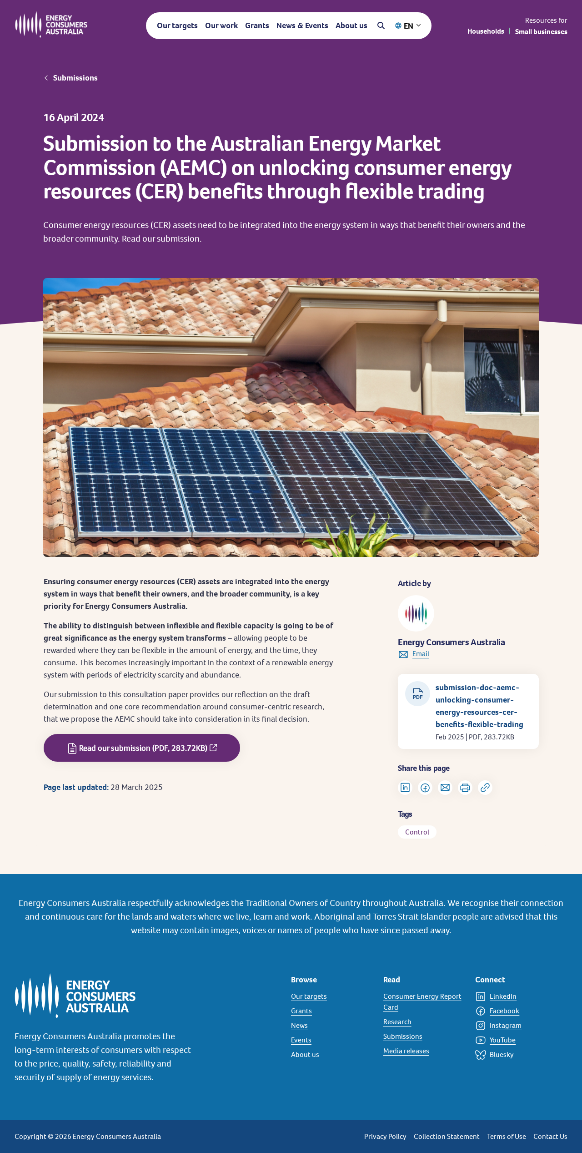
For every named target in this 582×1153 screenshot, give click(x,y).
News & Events (302, 25)
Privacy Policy (385, 1136)
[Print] (465, 787)
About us (351, 25)
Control (417, 832)
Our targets (177, 25)
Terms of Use (506, 1136)
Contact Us (550, 1136)
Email (420, 653)
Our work (221, 25)
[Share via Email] (445, 787)
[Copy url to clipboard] (485, 787)
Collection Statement (447, 1136)
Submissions (75, 78)
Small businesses (541, 31)
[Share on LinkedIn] (405, 787)
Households (485, 31)
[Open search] (381, 25)
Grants (257, 25)
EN (408, 25)
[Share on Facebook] (425, 787)
